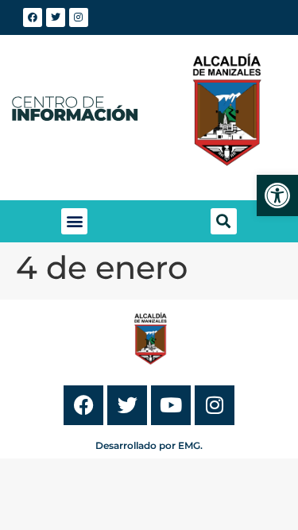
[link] (277, 195)
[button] (74, 221)
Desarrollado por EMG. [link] (149, 445)
